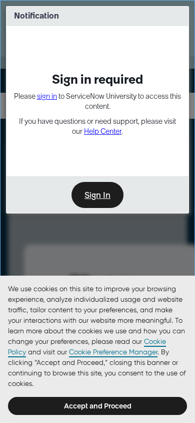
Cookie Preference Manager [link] (113, 352)
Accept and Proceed (98, 405)
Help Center (103, 131)
